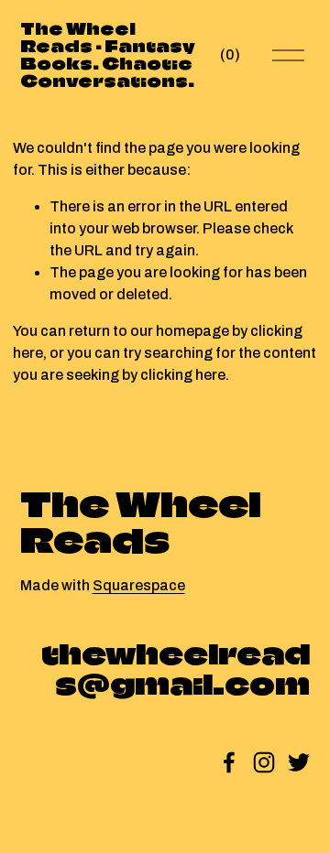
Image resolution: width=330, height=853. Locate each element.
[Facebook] (229, 762)
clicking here (183, 375)
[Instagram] (264, 762)
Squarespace (139, 585)
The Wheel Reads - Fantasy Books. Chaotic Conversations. (107, 55)
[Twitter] (299, 762)
